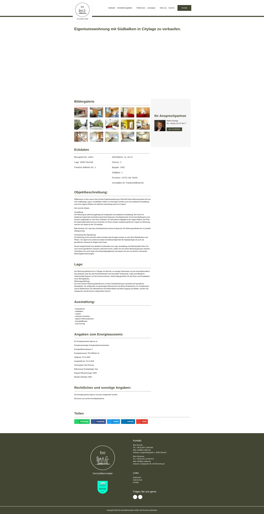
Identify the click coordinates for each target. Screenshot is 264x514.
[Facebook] (135, 497)
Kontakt (136, 482)
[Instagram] (140, 497)
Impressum (137, 477)
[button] (126, 8)
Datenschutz (137, 480)
